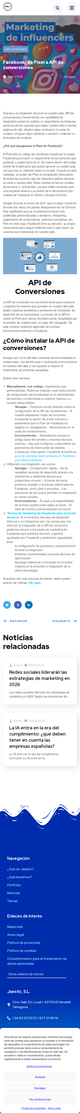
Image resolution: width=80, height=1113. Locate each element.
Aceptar (40, 1077)
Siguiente (61, 621)
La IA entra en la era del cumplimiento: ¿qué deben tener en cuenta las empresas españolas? (37, 737)
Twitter (7, 605)
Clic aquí (34, 583)
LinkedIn (29, 605)
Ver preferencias (40, 1099)
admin (17, 665)
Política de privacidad (34, 1108)
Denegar (40, 1088)
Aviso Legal (54, 1108)
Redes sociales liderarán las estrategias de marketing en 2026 (39, 678)
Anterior (18, 621)
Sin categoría (15, 49)
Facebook (18, 605)
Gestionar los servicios (39, 1066)
